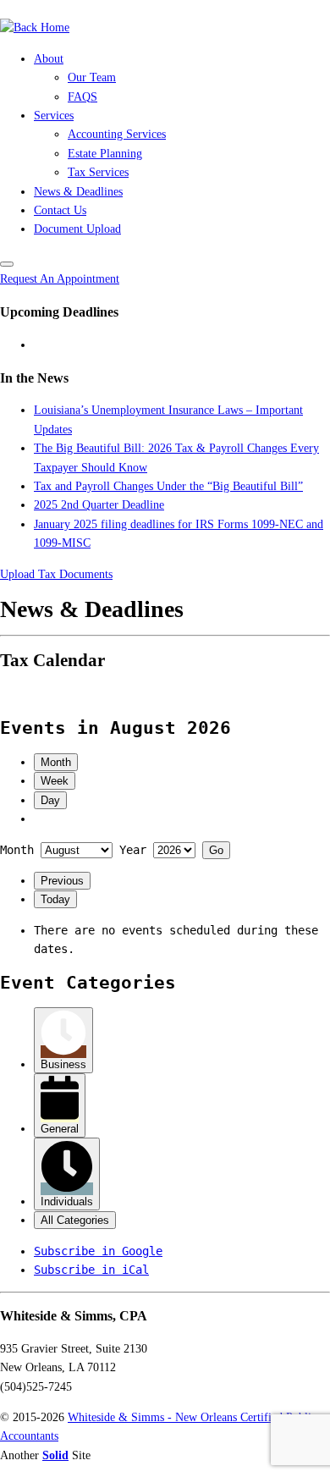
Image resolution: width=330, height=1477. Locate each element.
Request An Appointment (59, 279)
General (60, 1128)
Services (54, 115)
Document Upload (77, 229)
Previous (62, 880)
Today (55, 899)
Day (50, 800)
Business (63, 1064)
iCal (91, 1269)
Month (56, 762)
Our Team (92, 77)
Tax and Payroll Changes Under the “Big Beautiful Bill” (168, 486)
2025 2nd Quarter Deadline (99, 505)
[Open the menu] (7, 264)
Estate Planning (105, 153)
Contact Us (60, 210)
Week (55, 780)
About (48, 58)
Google (98, 1251)
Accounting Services (117, 134)
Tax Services (98, 172)
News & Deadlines (78, 191)
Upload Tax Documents (56, 574)
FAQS (82, 97)
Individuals (67, 1201)
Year (132, 850)
